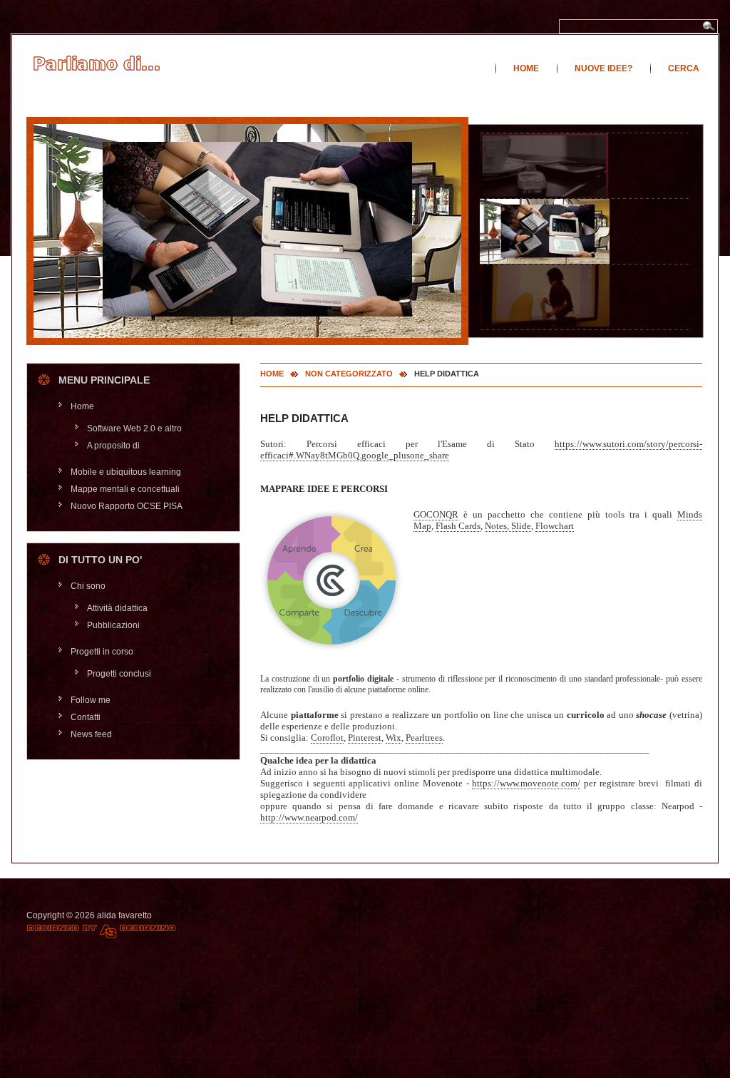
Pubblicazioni (113, 625)
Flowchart (554, 525)
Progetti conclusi (119, 674)
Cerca (683, 68)
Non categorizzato (349, 373)
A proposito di (113, 446)
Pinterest (364, 737)
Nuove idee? (603, 68)
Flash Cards (458, 525)
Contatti (86, 717)
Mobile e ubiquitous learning (126, 472)
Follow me (90, 700)
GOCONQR (435, 514)
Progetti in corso (102, 652)
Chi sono (88, 586)
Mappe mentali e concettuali (125, 489)
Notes (496, 525)
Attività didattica (117, 608)
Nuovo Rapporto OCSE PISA (126, 506)
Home (526, 68)
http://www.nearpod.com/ (309, 817)
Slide (520, 525)
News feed (91, 734)
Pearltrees (424, 737)
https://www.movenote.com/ (526, 783)
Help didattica (304, 418)
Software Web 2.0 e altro (134, 428)
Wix (393, 737)
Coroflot (327, 737)
